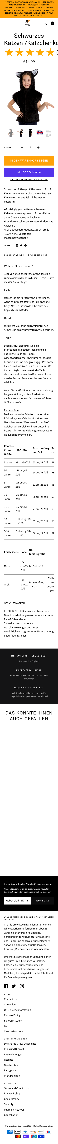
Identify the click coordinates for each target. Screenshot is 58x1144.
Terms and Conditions (16, 1088)
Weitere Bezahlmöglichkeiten (29, 179)
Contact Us (10, 999)
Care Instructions (13, 1031)
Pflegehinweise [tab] (38, 255)
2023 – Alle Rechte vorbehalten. (40, 1125)
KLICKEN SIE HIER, (14, 611)
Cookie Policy (11, 1099)
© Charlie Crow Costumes (15, 1125)
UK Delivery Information (17, 1010)
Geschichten (11, 1065)
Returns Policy (12, 1015)
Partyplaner (10, 1070)
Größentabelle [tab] (14, 255)
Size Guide (9, 1004)
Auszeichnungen (13, 1054)
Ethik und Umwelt (14, 1049)
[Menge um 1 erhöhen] (38, 148)
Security (8, 1104)
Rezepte (8, 1060)
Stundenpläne (12, 1076)
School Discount (13, 1021)
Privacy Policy (12, 1093)
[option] (29, 96)
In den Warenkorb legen (29, 160)
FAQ (6, 1026)
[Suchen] (45, 22)
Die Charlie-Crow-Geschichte (20, 1044)
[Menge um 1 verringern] (22, 148)
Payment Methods (14, 1110)
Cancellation (11, 1115)
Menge (7, 147)
